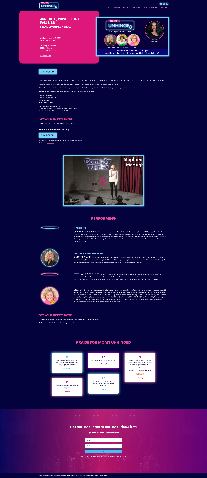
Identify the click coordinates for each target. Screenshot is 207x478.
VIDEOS (144, 7)
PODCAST (125, 7)
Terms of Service (103, 475)
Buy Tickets (47, 71)
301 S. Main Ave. (46, 48)
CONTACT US (163, 7)
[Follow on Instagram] (164, 4)
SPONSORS (153, 7)
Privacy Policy (94, 475)
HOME (110, 7)
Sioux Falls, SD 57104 (48, 50)
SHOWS (117, 7)
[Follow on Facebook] (161, 4)
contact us (50, 143)
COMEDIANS (135, 7)
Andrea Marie (66, 475)
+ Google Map (45, 56)
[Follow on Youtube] (167, 4)
